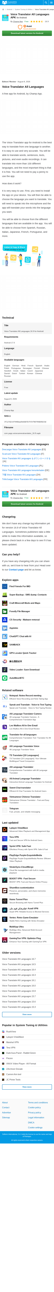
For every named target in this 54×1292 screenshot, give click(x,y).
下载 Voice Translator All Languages (19, 475)
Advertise (6, 1112)
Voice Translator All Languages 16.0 (19, 986)
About (5, 1102)
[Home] (3, 9)
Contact (5, 1107)
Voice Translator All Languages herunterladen (23, 470)
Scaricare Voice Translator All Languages (21, 454)
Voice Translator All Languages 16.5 (19, 964)
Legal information (36, 1117)
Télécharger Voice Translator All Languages (22, 479)
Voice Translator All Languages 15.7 (19, 996)
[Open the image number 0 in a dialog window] (22, 256)
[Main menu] (51, 2)
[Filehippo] (9, 2)
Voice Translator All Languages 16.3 (19, 975)
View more (27, 1014)
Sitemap (6, 1117)
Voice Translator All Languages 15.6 (19, 1002)
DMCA (31, 1122)
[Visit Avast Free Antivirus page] (27, 27)
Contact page (16, 569)
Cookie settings (35, 1127)
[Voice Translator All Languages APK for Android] (5, 18)
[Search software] (46, 2)
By (16, 21)
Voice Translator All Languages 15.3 (19, 1007)
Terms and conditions (38, 1102)
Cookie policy (34, 1107)
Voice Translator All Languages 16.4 (19, 970)
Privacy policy (34, 1112)
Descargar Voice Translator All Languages (21, 449)
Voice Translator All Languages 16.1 (19, 980)
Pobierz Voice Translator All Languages (20, 466)
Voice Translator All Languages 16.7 (19, 959)
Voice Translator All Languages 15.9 (19, 991)
